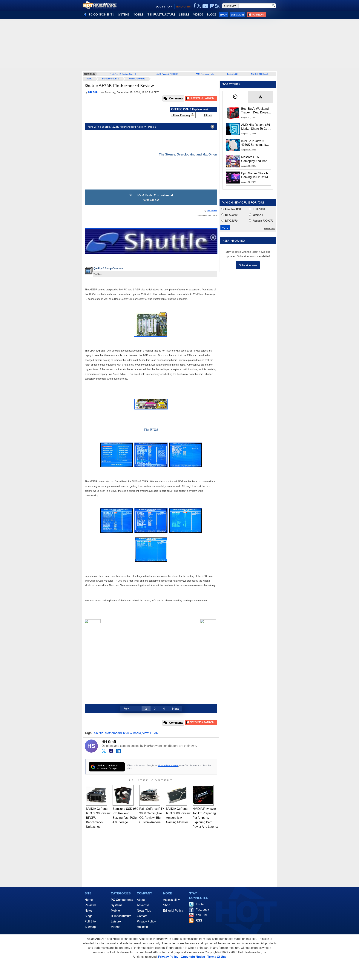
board (137, 733)
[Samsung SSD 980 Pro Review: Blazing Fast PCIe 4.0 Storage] (123, 795)
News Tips (144, 910)
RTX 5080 (258, 209)
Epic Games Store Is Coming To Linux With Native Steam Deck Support (255, 175)
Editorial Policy (173, 910)
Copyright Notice (193, 956)
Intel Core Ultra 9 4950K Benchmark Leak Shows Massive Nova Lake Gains (255, 143)
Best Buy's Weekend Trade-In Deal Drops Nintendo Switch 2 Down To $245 (255, 111)
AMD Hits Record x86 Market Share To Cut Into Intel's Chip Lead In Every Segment (255, 127)
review (127, 733)
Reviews (90, 905)
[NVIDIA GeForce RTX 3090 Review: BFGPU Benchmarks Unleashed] (96, 795)
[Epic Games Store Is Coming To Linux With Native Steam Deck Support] (233, 178)
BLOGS (211, 14)
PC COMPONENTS (101, 14)
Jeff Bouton (212, 211)
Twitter (200, 904)
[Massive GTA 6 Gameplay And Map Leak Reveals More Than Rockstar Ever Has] (233, 161)
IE (151, 733)
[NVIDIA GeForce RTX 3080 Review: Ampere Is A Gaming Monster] (176, 795)
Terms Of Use (216, 956)
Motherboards (137, 79)
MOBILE (138, 14)
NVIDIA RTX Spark (260, 73)
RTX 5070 (230, 220)
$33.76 (208, 115)
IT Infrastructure (121, 916)
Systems (116, 905)
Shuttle (98, 733)
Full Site (90, 921)
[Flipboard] (212, 6)
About (141, 899)
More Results (269, 228)
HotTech (142, 926)
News (88, 910)
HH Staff (109, 742)
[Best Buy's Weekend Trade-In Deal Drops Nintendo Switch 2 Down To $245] (233, 113)
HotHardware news (168, 765)
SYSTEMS (123, 14)
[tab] (235, 97)
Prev (126, 708)
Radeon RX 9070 (262, 220)
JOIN (170, 6)
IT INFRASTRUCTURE (161, 14)
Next (175, 708)
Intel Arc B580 (233, 209)
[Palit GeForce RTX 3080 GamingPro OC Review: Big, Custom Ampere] (149, 795)
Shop (223, 14)
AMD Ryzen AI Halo (205, 73)
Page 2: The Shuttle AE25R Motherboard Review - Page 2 (122, 126)
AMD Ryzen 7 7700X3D (167, 73)
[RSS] (217, 6)
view (145, 733)
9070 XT (257, 215)
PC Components (110, 79)
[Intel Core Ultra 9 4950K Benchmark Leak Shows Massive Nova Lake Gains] (233, 145)
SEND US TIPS (183, 6)
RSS (199, 920)
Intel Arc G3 (232, 73)
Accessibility (171, 899)
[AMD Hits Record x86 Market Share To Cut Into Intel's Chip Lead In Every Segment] (233, 129)
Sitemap (90, 926)
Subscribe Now (248, 265)
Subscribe (237, 14)
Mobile (115, 910)
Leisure (116, 921)
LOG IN (160, 6)
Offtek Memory (180, 115)
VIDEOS (198, 14)
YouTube (202, 915)
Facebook (202, 909)
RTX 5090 (230, 215)
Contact (142, 916)
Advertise (143, 905)
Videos (115, 926)
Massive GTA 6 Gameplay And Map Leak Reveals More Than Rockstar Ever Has (254, 159)
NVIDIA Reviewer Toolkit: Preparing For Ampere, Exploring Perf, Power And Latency (205, 817)
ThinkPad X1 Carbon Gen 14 (123, 73)
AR (156, 733)
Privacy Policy (146, 921)
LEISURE (184, 14)
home (89, 79)
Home (89, 899)
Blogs (88, 916)
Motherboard (113, 733)
